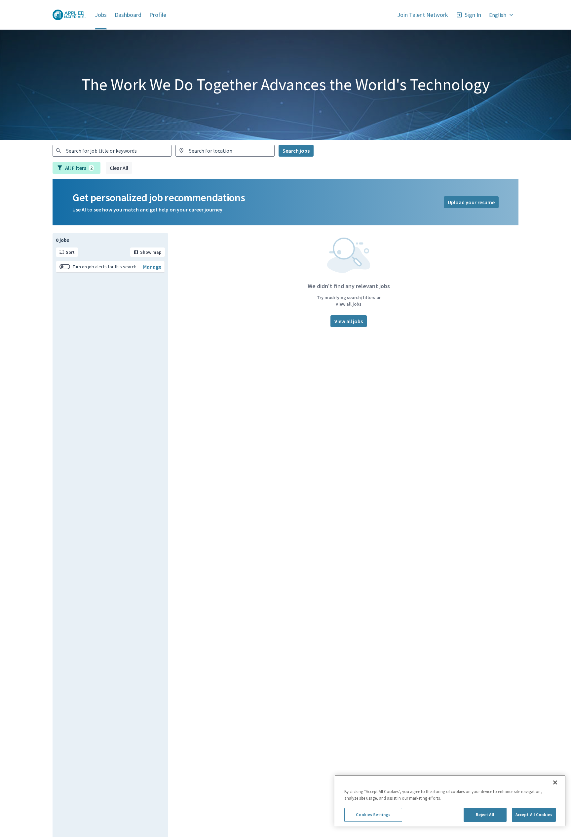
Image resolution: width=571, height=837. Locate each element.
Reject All (485, 815)
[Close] (555, 782)
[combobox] (112, 151)
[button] (501, 14)
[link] (69, 14)
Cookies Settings (373, 815)
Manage (152, 266)
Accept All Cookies (533, 815)
